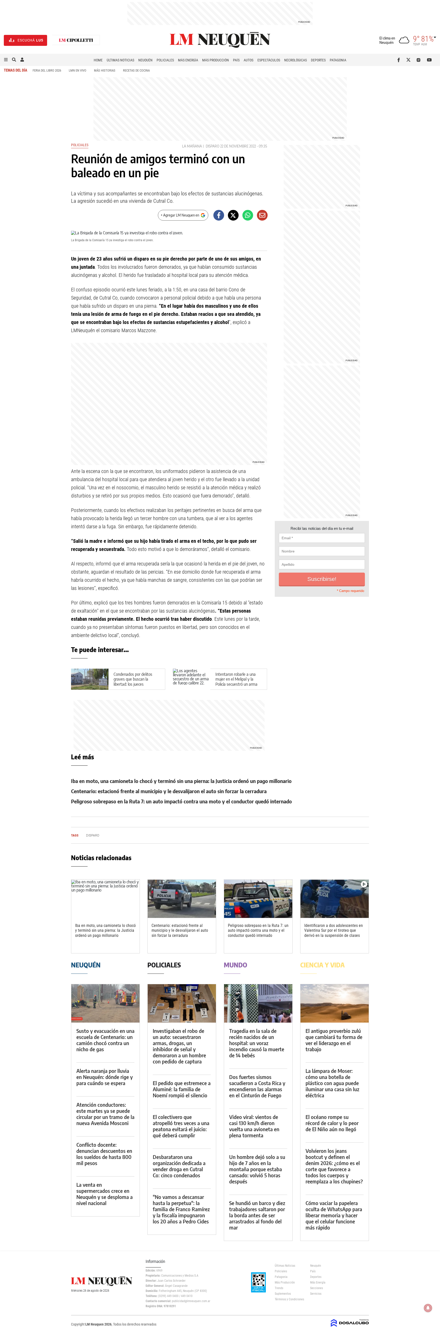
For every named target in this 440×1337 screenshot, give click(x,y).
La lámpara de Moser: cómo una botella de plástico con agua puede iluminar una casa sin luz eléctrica (332, 1083)
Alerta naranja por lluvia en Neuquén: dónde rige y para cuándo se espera (104, 1077)
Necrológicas (295, 60)
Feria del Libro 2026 (47, 70)
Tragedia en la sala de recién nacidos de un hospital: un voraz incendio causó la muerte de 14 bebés (256, 1043)
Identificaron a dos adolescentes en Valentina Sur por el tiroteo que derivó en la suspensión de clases (333, 930)
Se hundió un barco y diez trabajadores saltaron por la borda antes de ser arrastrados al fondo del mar (257, 1215)
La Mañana (192, 146)
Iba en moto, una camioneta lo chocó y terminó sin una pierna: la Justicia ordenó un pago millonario (181, 781)
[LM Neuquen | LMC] (76, 40)
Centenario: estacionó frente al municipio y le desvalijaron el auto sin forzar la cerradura (169, 791)
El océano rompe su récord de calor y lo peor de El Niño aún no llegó (332, 1123)
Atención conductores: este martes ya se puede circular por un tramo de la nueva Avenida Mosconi (105, 1113)
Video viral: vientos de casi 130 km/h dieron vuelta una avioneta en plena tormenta (254, 1126)
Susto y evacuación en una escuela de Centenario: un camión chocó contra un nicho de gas (105, 1040)
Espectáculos (268, 60)
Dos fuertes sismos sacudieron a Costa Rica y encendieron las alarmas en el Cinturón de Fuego (257, 1086)
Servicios (315, 1293)
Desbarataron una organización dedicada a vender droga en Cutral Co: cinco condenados (179, 1166)
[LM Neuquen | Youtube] (429, 60)
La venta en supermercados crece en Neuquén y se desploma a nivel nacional (104, 1193)
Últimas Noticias (120, 60)
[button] (6, 60)
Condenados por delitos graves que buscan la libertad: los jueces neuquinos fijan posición (133, 682)
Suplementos (283, 1293)
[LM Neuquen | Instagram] (419, 60)
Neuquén (145, 60)
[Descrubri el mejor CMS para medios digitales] (350, 1327)
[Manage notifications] (428, 1308)
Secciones (316, 1288)
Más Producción (215, 60)
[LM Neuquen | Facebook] (399, 60)
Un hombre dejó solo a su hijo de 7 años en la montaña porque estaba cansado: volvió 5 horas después (257, 1169)
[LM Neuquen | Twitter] (409, 60)
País (236, 60)
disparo (212, 146)
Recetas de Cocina (136, 70)
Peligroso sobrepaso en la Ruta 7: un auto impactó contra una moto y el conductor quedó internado (181, 801)
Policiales (165, 60)
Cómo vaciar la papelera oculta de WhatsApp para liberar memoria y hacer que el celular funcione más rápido (334, 1215)
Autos (248, 60)
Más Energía (188, 60)
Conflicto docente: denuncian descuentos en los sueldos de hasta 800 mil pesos (104, 1153)
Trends (279, 1288)
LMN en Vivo (77, 70)
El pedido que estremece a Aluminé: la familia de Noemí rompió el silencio (182, 1089)
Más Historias (104, 70)
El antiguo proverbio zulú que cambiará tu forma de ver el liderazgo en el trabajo (334, 1040)
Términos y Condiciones (288, 1299)
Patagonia (338, 60)
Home (98, 60)
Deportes (318, 60)
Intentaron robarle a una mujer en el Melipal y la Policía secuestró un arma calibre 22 (236, 682)
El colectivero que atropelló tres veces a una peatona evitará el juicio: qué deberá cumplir (181, 1126)
